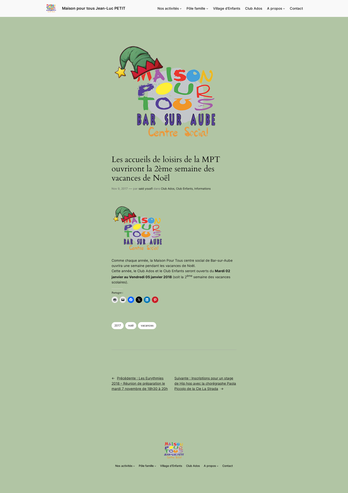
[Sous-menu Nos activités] (181, 8)
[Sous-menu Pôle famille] (207, 8)
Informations (202, 188)
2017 (117, 325)
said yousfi (146, 188)
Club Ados (167, 188)
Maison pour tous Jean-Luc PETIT (93, 8)
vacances (147, 325)
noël (131, 325)
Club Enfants (184, 188)
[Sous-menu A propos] (284, 8)
